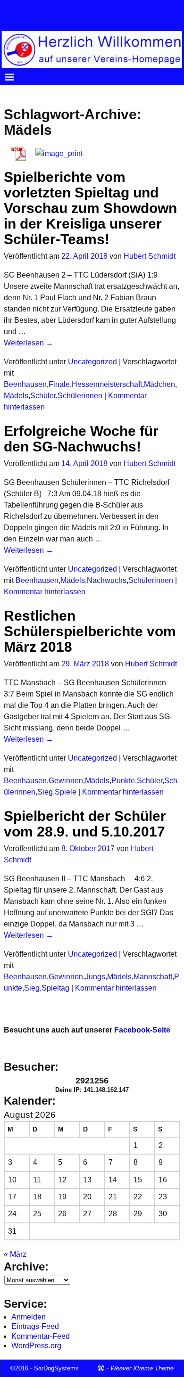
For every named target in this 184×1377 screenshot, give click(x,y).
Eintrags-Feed (35, 1326)
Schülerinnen (80, 396)
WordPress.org (36, 1346)
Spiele (65, 792)
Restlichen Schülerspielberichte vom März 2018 (90, 631)
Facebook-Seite (142, 1030)
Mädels (16, 396)
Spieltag (55, 988)
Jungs (95, 977)
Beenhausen (25, 384)
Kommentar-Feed (40, 1336)
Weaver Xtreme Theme (142, 1368)
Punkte (123, 781)
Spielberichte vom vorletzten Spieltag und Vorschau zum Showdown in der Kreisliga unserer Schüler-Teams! (90, 208)
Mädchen (159, 384)
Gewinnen (66, 781)
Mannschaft (153, 977)
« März (15, 1254)
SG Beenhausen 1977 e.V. (83, 6)
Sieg (45, 792)
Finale (59, 384)
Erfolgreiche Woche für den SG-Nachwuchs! (81, 438)
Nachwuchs (106, 580)
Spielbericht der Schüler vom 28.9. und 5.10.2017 (85, 823)
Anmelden (28, 1317)
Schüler (43, 396)
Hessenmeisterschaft (107, 384)
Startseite (25, 93)
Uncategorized (92, 362)
